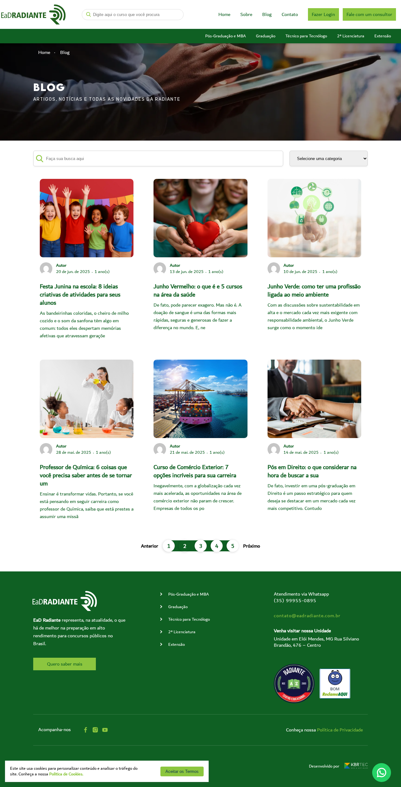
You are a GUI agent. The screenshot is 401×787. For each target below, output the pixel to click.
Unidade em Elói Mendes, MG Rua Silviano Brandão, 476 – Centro (316, 642)
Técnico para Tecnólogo (306, 36)
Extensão (382, 36)
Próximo (251, 546)
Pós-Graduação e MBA (225, 36)
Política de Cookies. (66, 774)
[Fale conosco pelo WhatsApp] (381, 772)
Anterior (149, 546)
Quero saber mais (64, 664)
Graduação (265, 36)
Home (224, 14)
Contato (290, 14)
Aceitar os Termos (182, 771)
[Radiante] (33, 14)
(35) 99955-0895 (295, 600)
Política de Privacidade (340, 730)
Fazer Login (323, 14)
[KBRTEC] (356, 766)
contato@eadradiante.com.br (307, 616)
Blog (267, 14)
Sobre (246, 14)
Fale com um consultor (369, 14)
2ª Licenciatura (350, 36)
